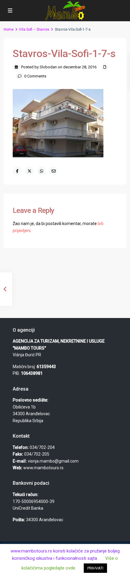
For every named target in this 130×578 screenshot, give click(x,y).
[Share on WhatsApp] (41, 171)
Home (9, 29)
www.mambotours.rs (43, 467)
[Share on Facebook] (17, 171)
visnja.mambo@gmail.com (53, 461)
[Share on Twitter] (29, 171)
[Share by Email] (53, 171)
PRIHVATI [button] (95, 568)
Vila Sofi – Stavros (34, 29)
